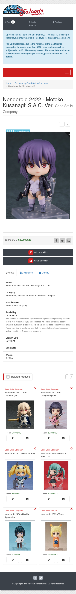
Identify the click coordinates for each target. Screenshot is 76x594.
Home (8, 83)
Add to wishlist (41, 252)
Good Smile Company (14, 389)
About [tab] (10, 272)
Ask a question (41, 260)
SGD (32, 25)
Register (58, 22)
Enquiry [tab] (45, 272)
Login (33, 22)
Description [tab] (27, 272)
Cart (10, 22)
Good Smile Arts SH (49, 510)
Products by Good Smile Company (31, 83)
